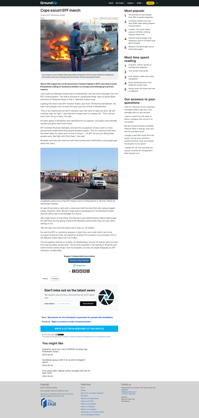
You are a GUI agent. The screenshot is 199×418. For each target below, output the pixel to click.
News (111, 3)
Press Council (65, 394)
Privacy (83, 390)
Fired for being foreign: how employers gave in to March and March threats (142, 40)
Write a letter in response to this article (79, 328)
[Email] (81, 272)
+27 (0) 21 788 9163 (128, 394)
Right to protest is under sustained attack (71, 321)
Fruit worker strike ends (138, 71)
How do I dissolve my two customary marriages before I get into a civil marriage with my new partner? (139, 110)
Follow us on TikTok (87, 401)
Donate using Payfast (79, 260)
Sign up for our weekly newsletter (92, 393)
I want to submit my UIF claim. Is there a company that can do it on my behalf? (138, 119)
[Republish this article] (88, 272)
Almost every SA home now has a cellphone (142, 89)
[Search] (157, 3)
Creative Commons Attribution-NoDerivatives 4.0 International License (86, 336)
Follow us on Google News (89, 398)
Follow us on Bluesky (88, 406)
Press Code (60, 396)
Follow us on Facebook (88, 404)
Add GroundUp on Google (109, 18)
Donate (150, 3)
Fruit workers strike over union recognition (141, 77)
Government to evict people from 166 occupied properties (141, 16)
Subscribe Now (88, 303)
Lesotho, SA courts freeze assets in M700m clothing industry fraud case (139, 32)
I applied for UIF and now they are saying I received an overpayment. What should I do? (138, 150)
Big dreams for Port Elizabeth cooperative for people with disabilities (80, 317)
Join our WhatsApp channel (90, 415)
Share (96, 18)
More (140, 3)
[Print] (85, 272)
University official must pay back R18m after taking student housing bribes (142, 23)
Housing (55, 278)
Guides (131, 3)
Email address (50, 303)
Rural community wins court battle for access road (140, 83)
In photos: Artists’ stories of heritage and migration (140, 66)
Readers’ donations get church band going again (141, 48)
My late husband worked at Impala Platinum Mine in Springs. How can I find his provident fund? (139, 129)
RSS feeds (84, 396)
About (83, 387)
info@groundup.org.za (129, 392)
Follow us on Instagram (88, 409)
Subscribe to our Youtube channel (92, 412)
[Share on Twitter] (77, 272)
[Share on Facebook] (74, 272)
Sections (120, 3)
